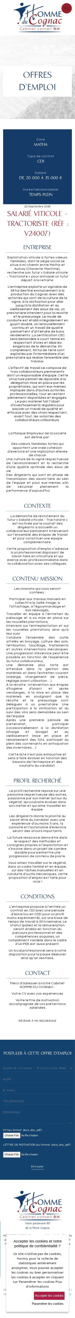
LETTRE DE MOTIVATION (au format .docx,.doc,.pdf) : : (37, 1147)
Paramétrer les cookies (48, 1303)
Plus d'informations (44, 1284)
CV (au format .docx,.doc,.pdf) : (23, 1130)
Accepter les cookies (49, 1295)
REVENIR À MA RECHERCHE (37, 1020)
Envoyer (37, 1166)
